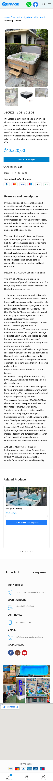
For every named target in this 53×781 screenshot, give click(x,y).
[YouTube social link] (24, 653)
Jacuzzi (16, 17)
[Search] (44, 4)
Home (7, 17)
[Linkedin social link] (22, 173)
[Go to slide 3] (25, 551)
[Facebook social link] (12, 173)
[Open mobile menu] (49, 4)
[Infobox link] (26, 622)
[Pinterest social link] (19, 173)
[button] (5, 516)
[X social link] (15, 173)
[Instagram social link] (17, 653)
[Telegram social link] (26, 173)
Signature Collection (33, 17)
